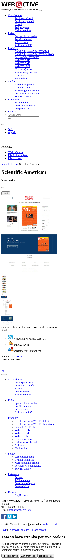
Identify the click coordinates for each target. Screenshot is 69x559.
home (4, 164)
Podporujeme (22, 27)
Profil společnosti (24, 18)
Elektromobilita (23, 30)
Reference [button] (13, 99)
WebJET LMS (22, 66)
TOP (4, 529)
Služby (11, 453)
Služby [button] (11, 81)
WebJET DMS (22, 63)
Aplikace (19, 75)
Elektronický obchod (26, 72)
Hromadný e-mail (24, 69)
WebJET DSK (22, 60)
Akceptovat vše (10, 556)
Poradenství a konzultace (28, 93)
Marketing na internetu (27, 90)
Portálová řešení (23, 39)
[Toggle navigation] (40, 10)
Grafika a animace (24, 87)
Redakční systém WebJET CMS (32, 51)
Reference (13, 164)
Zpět (3, 370)
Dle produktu (22, 108)
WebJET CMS (50, 524)
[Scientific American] (29, 272)
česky (11, 129)
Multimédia (21, 78)
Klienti (18, 24)
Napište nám (21, 495)
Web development (24, 84)
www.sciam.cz (18, 356)
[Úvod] (19, 9)
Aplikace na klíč (23, 45)
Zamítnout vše (28, 556)
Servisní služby (23, 96)
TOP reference (22, 102)
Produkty (13, 417)
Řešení (11, 400)
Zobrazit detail (45, 556)
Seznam (19, 477)
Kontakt (12, 111)
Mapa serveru (39, 529)
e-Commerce (21, 42)
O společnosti (15, 379)
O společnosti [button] (15, 15)
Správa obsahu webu (26, 36)
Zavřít (5, 193)
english (12, 132)
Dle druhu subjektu (25, 105)
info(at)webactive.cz (20, 509)
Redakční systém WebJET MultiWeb (34, 54)
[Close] (2, 187)
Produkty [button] (13, 48)
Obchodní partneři (24, 21)
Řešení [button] (11, 33)
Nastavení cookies (19, 529)
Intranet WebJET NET (27, 57)
